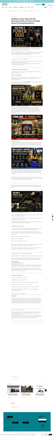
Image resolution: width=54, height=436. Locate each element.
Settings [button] (42, 434)
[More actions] (42, 16)
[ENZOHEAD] (52, 214)
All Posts (8, 10)
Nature (22, 10)
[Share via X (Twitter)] (13, 376)
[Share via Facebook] (11, 376)
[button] (52, 7)
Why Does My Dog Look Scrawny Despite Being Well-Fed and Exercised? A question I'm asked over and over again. (41, 394)
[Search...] (43, 4)
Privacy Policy (33, 434)
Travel (18, 10)
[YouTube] (42, 426)
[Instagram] (52, 221)
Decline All (46, 434)
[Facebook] (52, 218)
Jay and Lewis (13, 10)
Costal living (30, 10)
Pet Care (35, 10)
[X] (52, 216)
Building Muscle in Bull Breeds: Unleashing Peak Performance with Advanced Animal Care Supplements (27, 394)
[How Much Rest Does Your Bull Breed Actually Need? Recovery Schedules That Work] (13, 389)
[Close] (52, 434)
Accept (50, 434)
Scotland (25, 10)
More (39, 10)
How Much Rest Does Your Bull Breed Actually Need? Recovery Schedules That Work (13, 394)
